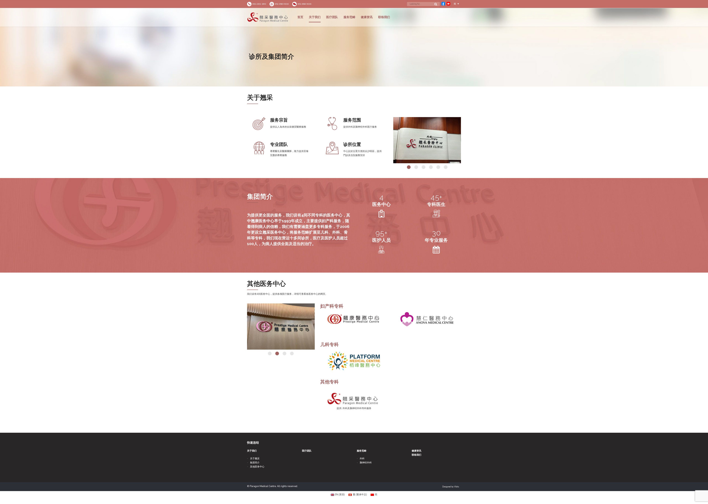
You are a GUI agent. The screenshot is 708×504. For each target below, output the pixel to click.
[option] (354, 47)
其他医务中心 (257, 466)
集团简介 (255, 462)
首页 (300, 17)
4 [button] (431, 167)
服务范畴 (349, 17)
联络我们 (384, 17)
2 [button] (416, 167)
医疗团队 (332, 17)
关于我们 (315, 17)
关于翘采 (255, 458)
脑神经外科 (366, 462)
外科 (362, 458)
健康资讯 (367, 17)
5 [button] (438, 167)
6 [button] (445, 167)
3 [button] (423, 167)
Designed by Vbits (450, 486)
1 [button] (409, 167)
